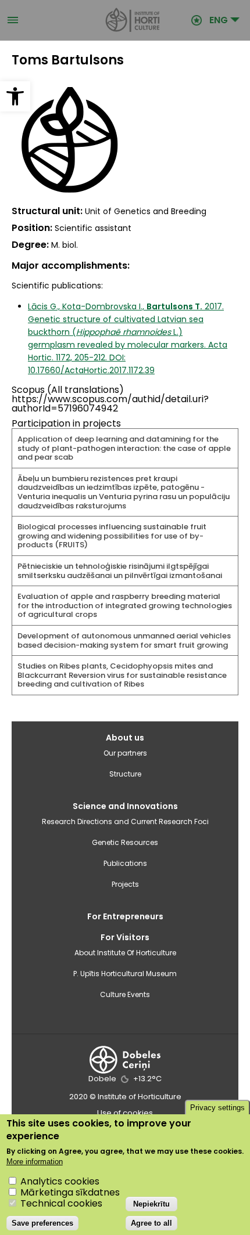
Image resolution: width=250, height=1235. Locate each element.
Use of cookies (125, 1112)
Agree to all (151, 1223)
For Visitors (125, 937)
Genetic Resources (125, 842)
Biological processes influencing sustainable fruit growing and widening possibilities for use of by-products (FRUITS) (111, 535)
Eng (218, 20)
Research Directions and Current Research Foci (125, 821)
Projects (125, 884)
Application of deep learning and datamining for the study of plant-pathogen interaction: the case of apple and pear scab (124, 448)
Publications (125, 863)
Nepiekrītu (151, 1204)
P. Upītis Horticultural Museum (125, 973)
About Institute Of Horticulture (125, 953)
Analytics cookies (59, 1181)
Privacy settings (217, 1107)
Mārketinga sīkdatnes (70, 1192)
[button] (15, 96)
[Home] (105, 20)
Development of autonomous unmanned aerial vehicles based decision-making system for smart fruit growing (124, 640)
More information (34, 1161)
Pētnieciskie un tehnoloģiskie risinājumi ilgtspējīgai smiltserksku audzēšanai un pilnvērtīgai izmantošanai (119, 571)
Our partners (125, 753)
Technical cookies (61, 1203)
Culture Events (125, 994)
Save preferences (42, 1223)
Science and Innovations (125, 806)
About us (125, 737)
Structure (125, 774)
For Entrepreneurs (125, 916)
